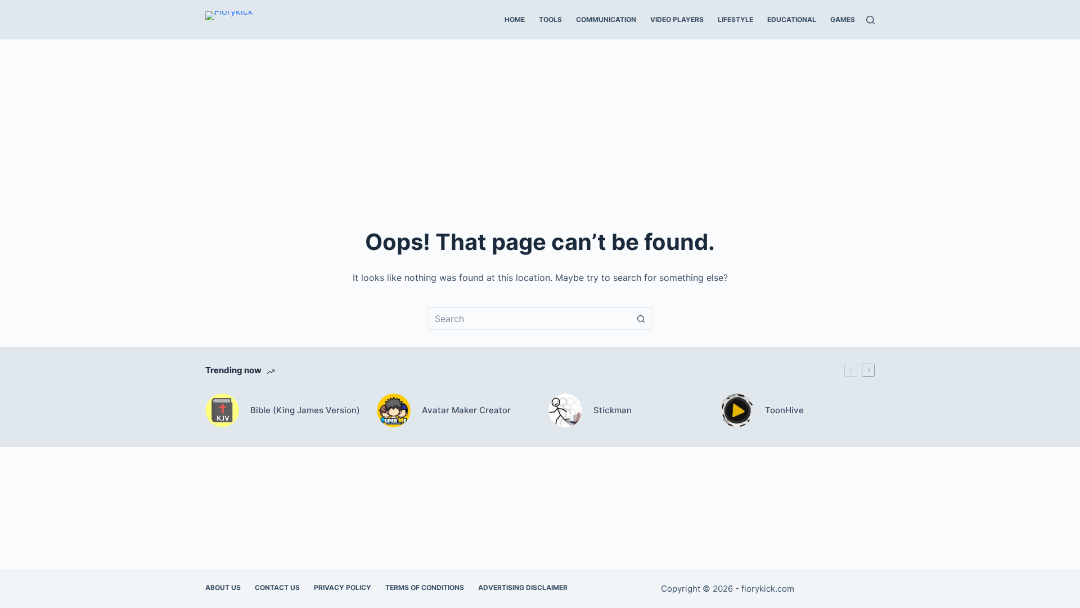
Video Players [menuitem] (677, 19)
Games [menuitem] (842, 19)
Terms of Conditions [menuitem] (424, 587)
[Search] (870, 20)
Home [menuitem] (515, 19)
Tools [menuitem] (550, 19)
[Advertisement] (540, 124)
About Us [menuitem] (223, 587)
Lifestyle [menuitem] (735, 19)
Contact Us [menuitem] (277, 587)
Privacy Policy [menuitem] (342, 587)
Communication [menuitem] (606, 19)
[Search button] (641, 318)
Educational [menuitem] (791, 19)
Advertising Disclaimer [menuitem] (523, 587)
